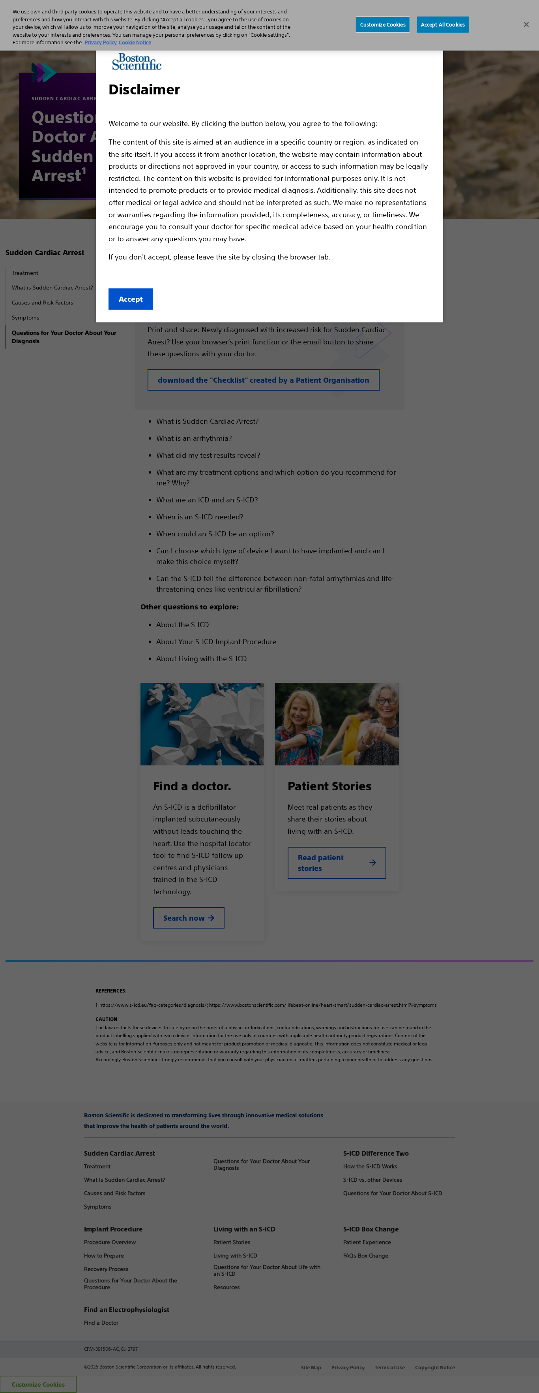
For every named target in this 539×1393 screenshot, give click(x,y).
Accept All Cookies (443, 24)
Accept (131, 299)
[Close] (526, 24)
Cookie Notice (135, 42)
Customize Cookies (383, 24)
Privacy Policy (101, 42)
